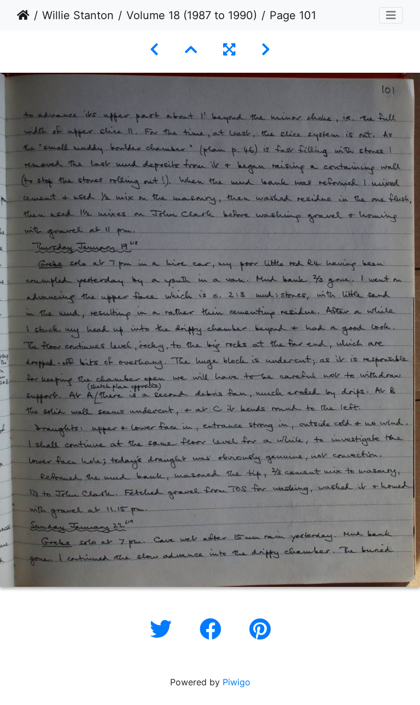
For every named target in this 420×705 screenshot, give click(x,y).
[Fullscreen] (229, 49)
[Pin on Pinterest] (260, 629)
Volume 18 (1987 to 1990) (191, 15)
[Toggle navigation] (391, 15)
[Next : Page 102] (265, 49)
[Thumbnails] (191, 49)
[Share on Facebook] (213, 629)
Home (23, 15)
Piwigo (236, 682)
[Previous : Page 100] (154, 49)
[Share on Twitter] (164, 629)
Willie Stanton (78, 15)
